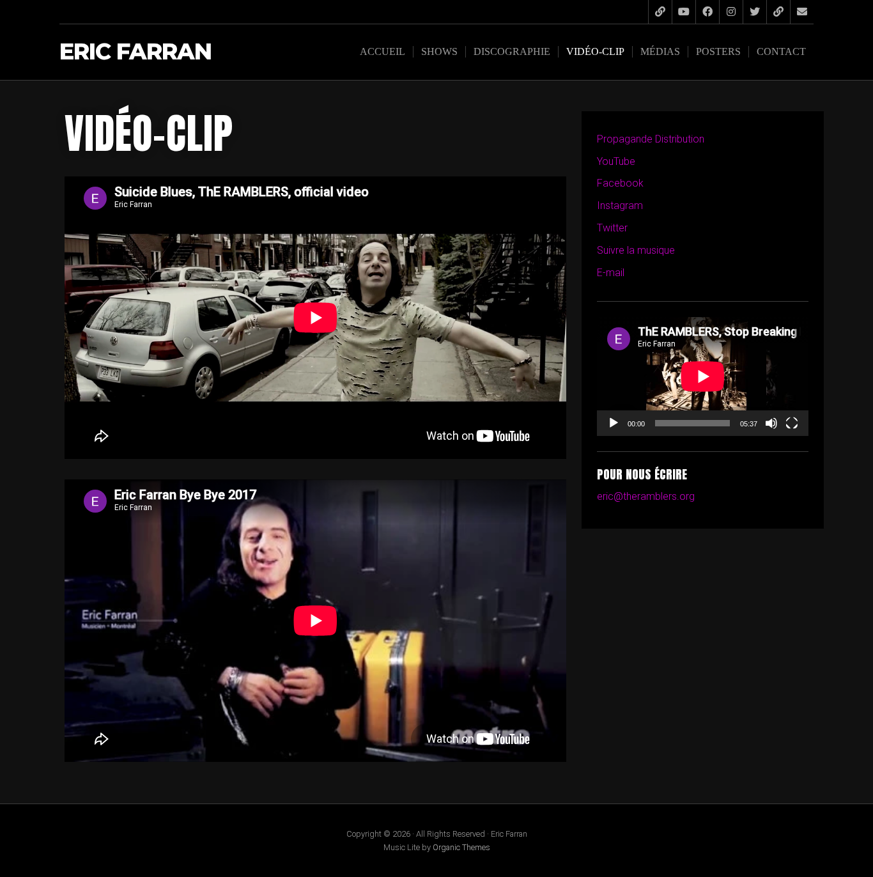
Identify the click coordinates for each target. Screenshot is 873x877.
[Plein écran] (791, 423)
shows (439, 51)
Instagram (620, 205)
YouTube (616, 161)
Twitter (612, 228)
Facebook (620, 183)
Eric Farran (135, 52)
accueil (382, 51)
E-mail (610, 273)
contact (781, 51)
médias (660, 51)
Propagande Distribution (650, 139)
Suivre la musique (636, 250)
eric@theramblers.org (646, 496)
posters (718, 51)
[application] (702, 376)
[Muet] (771, 423)
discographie (512, 51)
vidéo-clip (595, 51)
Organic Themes (461, 847)
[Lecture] (613, 423)
